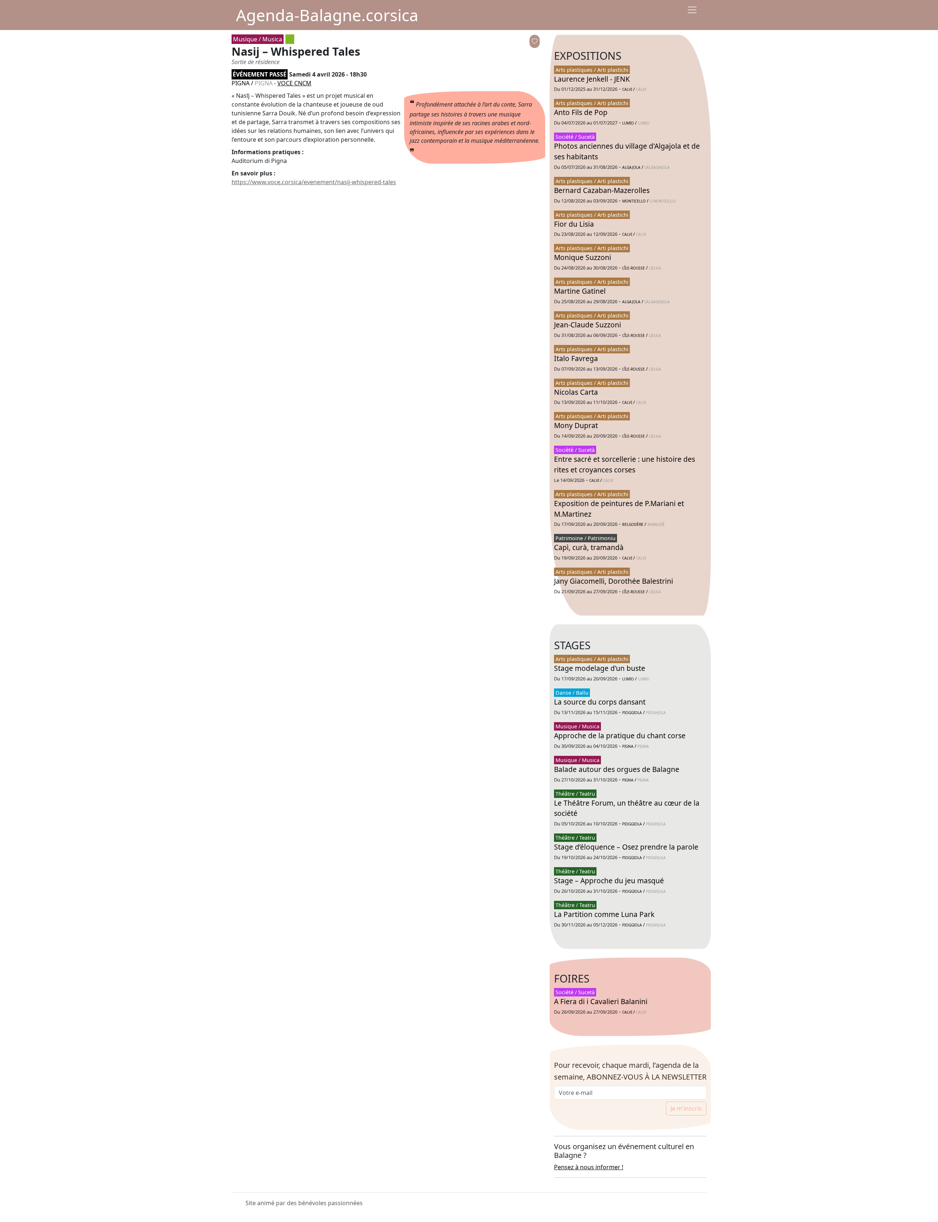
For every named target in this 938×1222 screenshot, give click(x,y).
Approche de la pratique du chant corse (620, 735)
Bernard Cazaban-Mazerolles (602, 190)
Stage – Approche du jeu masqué (609, 880)
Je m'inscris (686, 1108)
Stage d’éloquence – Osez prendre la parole (626, 847)
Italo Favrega (576, 358)
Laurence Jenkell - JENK (592, 79)
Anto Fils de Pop (581, 112)
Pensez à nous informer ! (588, 1167)
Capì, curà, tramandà (589, 547)
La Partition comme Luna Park (604, 914)
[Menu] (692, 10)
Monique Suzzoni (582, 257)
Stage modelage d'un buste (599, 668)
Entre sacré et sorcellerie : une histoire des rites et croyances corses (624, 464)
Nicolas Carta (576, 392)
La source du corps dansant (600, 702)
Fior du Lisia (574, 224)
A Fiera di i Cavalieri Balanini (600, 1001)
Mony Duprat (576, 425)
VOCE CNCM (294, 83)
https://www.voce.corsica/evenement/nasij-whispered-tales (314, 182)
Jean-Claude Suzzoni (587, 325)
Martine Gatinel (580, 291)
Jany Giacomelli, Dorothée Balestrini (613, 581)
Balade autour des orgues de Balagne (616, 769)
